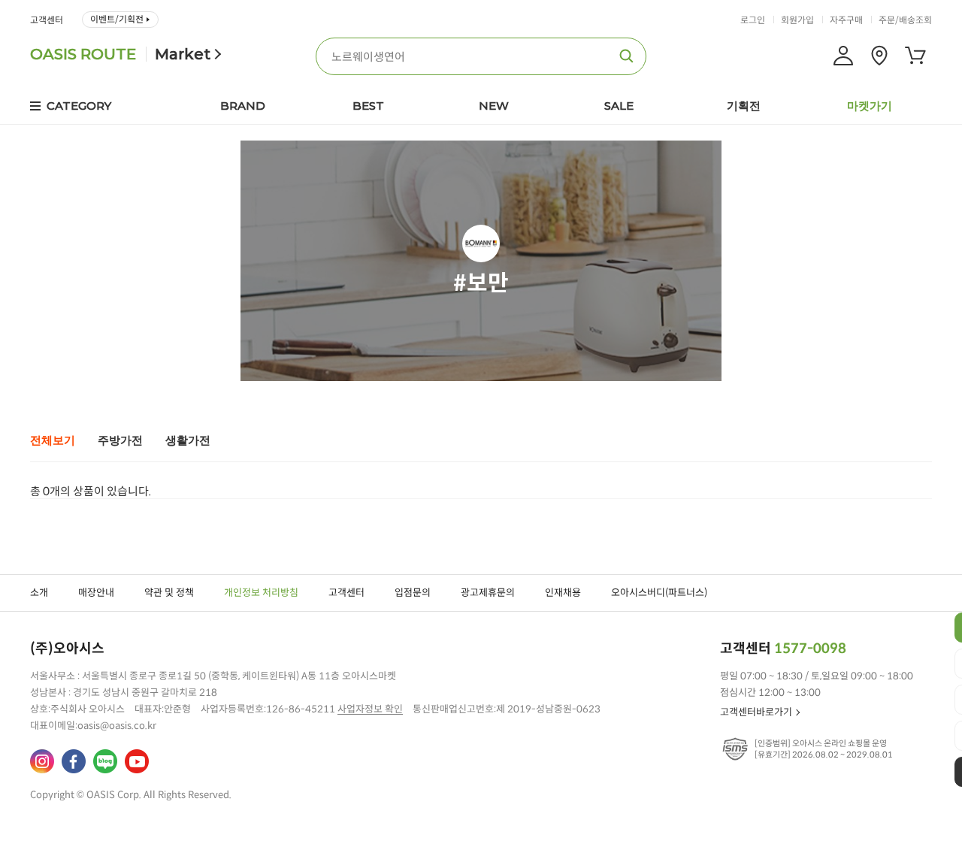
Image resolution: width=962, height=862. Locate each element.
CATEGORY (79, 106)
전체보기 (52, 440)
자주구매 (846, 20)
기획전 (744, 106)
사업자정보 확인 (370, 709)
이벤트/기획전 (117, 19)
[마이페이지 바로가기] (843, 55)
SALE (619, 106)
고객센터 (46, 20)
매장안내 (96, 592)
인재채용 (563, 592)
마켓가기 (869, 106)
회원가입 (797, 20)
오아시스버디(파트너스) (659, 592)
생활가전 (187, 440)
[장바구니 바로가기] (915, 55)
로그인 (752, 20)
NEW (494, 106)
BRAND (242, 106)
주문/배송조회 (905, 20)
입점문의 (413, 592)
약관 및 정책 (169, 592)
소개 (39, 592)
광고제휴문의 (488, 592)
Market (182, 54)
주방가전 (120, 440)
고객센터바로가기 (756, 712)
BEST (368, 106)
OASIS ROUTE (83, 54)
